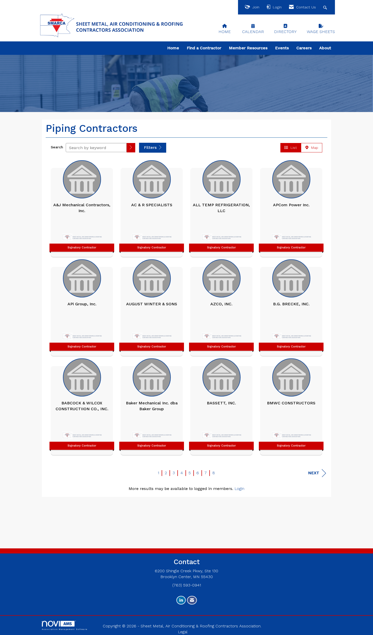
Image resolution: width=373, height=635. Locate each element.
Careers (304, 47)
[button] (131, 147)
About (325, 47)
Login (239, 488)
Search (57, 147)
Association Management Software (65, 629)
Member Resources (248, 47)
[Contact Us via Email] (192, 600)
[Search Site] (325, 7)
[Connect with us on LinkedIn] (181, 600)
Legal (183, 631)
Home (173, 47)
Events (282, 47)
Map (313, 148)
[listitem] (82, 207)
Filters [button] (151, 147)
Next (313, 472)
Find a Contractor (204, 47)
